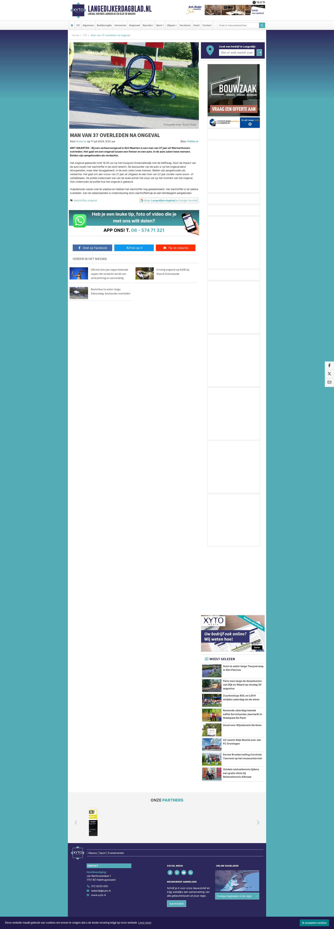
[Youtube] (184, 807)
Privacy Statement (251, 860)
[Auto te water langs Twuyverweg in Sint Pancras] (212, 606)
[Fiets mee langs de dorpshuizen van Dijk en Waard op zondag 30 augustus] (212, 621)
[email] (329, 382)
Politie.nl (192, 141)
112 (78, 25)
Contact (206, 25)
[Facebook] (170, 807)
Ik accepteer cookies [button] (314, 922)
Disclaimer (233, 860)
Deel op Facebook (95, 248)
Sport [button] (159, 25)
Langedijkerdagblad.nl (120, 9)
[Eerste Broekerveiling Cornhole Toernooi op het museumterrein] (212, 694)
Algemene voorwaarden (213, 860)
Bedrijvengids (104, 25)
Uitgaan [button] (171, 25)
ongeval (92, 200)
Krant (197, 25)
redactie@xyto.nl (101, 825)
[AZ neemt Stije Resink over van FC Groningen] (212, 680)
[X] (177, 807)
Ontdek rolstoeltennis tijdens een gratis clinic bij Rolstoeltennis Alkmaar (241, 708)
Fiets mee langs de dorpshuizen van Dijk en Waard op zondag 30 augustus (242, 620)
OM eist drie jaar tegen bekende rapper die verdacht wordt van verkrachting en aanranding (109, 274)
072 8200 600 (99, 821)
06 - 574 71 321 (148, 230)
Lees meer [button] (144, 922)
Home (75, 35)
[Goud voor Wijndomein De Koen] (212, 665)
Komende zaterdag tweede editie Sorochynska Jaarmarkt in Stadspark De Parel (242, 649)
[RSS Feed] (191, 807)
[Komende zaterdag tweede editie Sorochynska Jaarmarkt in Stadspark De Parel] (212, 650)
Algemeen (88, 25)
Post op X (135, 248)
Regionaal (134, 25)
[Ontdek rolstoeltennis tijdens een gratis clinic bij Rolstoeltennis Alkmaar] (212, 709)
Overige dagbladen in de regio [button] (234, 831)
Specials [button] (147, 25)
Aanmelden (176, 839)
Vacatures (185, 25)
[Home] (72, 25)
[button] (72, 758)
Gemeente (120, 25)
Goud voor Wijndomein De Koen (242, 660)
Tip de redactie (178, 248)
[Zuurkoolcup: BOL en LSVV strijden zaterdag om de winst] (212, 635)
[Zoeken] (262, 25)
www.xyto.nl (98, 830)
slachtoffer (80, 200)
